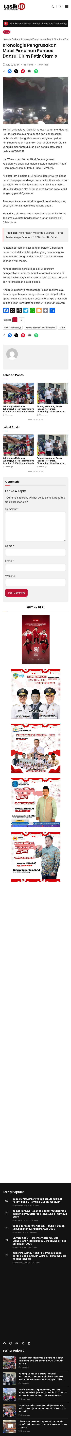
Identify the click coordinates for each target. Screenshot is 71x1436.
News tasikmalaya (12, 327)
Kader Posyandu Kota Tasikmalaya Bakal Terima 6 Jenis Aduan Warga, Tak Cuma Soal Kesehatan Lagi (39, 1255)
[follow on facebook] (4, 1343)
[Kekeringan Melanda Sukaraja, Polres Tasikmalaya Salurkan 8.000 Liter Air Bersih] (18, 401)
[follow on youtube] (16, 1343)
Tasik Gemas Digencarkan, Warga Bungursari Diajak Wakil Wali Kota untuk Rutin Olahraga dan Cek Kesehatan (42, 1392)
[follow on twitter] (22, 1343)
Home (6, 39)
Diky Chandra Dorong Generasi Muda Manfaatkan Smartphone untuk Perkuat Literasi (42, 1424)
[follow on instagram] (10, 1343)
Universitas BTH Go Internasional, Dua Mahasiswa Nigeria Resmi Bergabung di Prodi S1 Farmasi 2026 (40, 1240)
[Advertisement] (35, 1302)
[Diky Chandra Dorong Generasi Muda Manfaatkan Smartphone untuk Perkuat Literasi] (9, 1431)
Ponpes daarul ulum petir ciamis (40, 327)
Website (10, 575)
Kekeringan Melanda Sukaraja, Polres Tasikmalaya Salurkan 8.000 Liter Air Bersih (18, 409)
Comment (12, 509)
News (6, 32)
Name (9, 545)
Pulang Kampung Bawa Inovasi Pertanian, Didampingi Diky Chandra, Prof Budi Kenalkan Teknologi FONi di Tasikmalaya (52, 411)
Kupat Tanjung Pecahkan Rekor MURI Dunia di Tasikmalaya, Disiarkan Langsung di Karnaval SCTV (40, 1213)
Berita (15, 39)
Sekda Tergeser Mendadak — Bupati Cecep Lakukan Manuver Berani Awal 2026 (39, 1227)
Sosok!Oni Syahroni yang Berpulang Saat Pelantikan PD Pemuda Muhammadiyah (37, 1200)
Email (9, 561)
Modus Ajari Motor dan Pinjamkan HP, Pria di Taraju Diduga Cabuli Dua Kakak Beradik (42, 1408)
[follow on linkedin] (29, 1343)
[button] (53, 6)
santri (62, 327)
